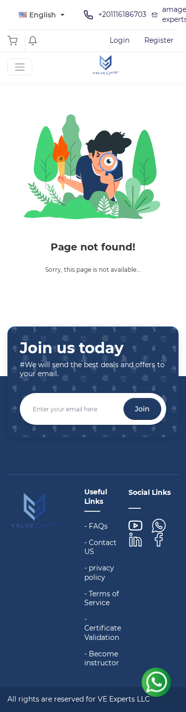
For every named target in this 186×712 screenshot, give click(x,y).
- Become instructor (101, 658)
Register (159, 40)
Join (142, 408)
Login (119, 40)
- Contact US (100, 547)
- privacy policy (99, 572)
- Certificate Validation (102, 628)
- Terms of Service (101, 598)
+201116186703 (122, 14)
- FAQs (96, 526)
